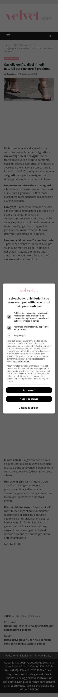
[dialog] (29, 348)
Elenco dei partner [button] (21, 361)
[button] (29, 335)
